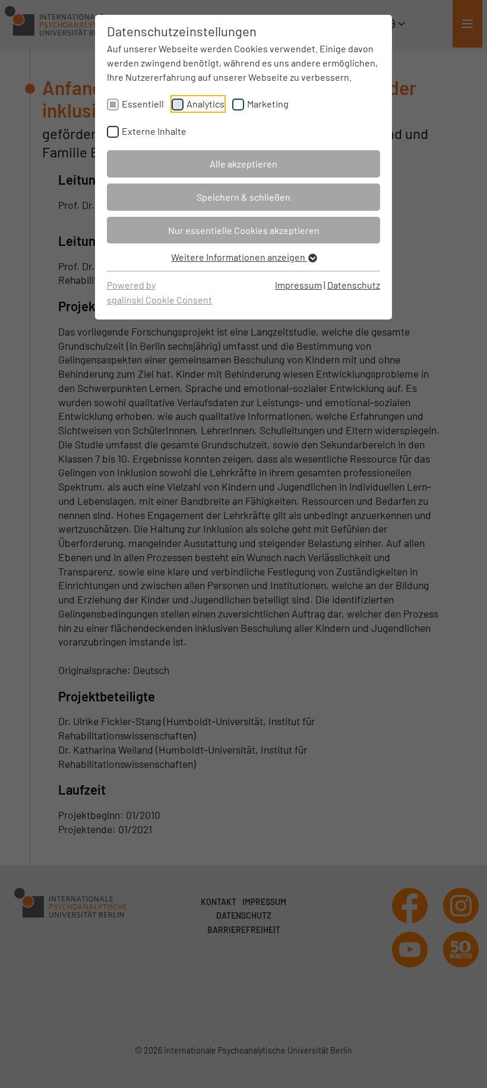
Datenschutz (353, 284)
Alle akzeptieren (243, 163)
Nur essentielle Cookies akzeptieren (244, 230)
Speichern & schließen (243, 197)
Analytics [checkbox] (205, 103)
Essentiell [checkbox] (143, 103)
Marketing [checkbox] (268, 103)
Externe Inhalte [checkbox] (154, 131)
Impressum (298, 284)
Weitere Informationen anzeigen (239, 256)
